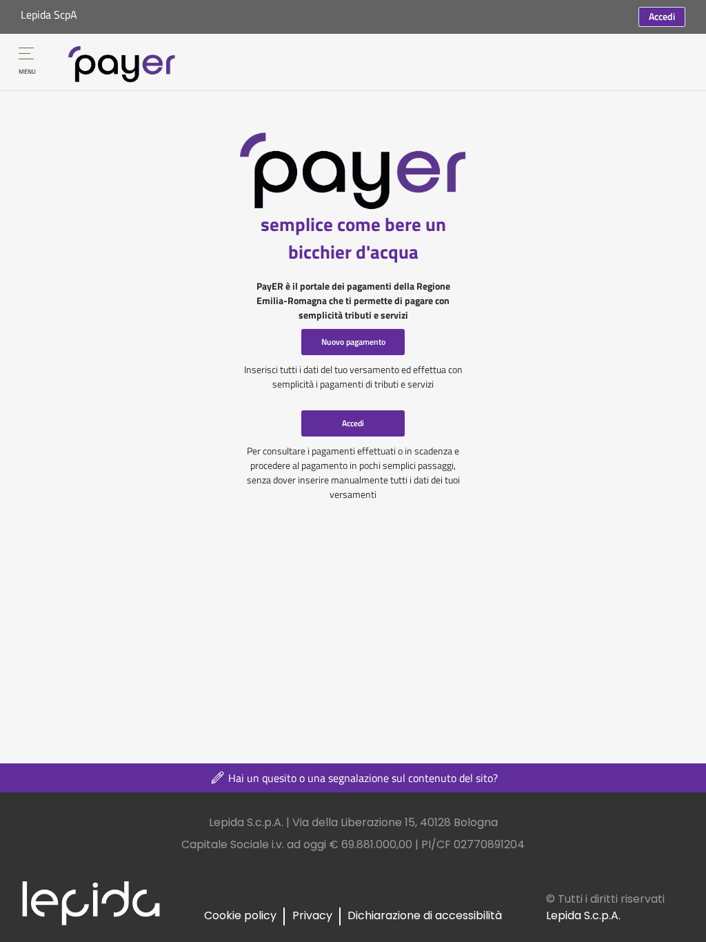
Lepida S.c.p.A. (583, 915)
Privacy (312, 915)
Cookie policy (240, 915)
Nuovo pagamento (353, 341)
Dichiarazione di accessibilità (424, 915)
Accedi (662, 16)
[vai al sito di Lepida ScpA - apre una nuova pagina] (91, 902)
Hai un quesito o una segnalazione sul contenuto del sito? (361, 778)
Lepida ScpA (49, 14)
